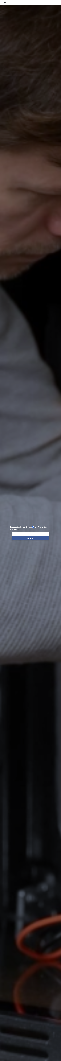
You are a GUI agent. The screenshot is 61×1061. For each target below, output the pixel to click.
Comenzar (30, 538)
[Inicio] (3, 2)
